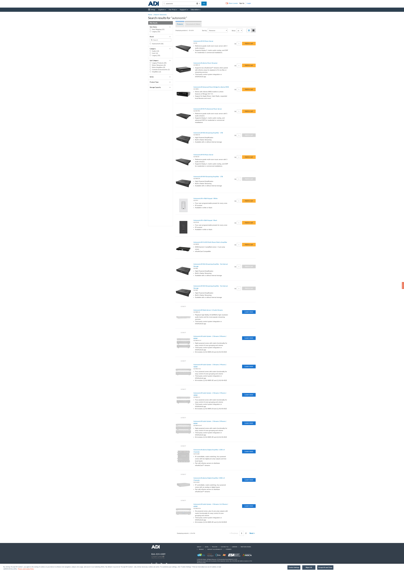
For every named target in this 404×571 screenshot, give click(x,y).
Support (183, 9)
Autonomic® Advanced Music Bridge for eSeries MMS (211, 87)
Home (150, 14)
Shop (153, 9)
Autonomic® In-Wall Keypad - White (205, 198)
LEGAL (207, 547)
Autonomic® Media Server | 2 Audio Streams (208, 310)
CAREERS (234, 547)
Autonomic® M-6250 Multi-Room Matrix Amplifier (210, 242)
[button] (403, 285)
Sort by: (204, 30)
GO (204, 3)
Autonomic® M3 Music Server (203, 41)
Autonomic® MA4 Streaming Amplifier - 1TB (208, 176)
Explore (161, 9)
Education (195, 9)
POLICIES (214, 547)
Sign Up (241, 3)
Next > (252, 533)
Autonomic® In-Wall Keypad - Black (205, 220)
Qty (235, 44)
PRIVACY (201, 549)
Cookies (228, 549)
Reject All (309, 567)
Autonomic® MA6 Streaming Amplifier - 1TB (208, 133)
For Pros (172, 9)
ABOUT (199, 547)
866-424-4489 (158, 554)
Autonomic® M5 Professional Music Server (207, 109)
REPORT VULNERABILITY (214, 549)
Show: (234, 30)
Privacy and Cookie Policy (26, 569)
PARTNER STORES (246, 547)
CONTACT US (224, 547)
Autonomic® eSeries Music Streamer (205, 63)
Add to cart (249, 43)
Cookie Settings (294, 567)
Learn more (249, 312)
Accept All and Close (325, 567)
